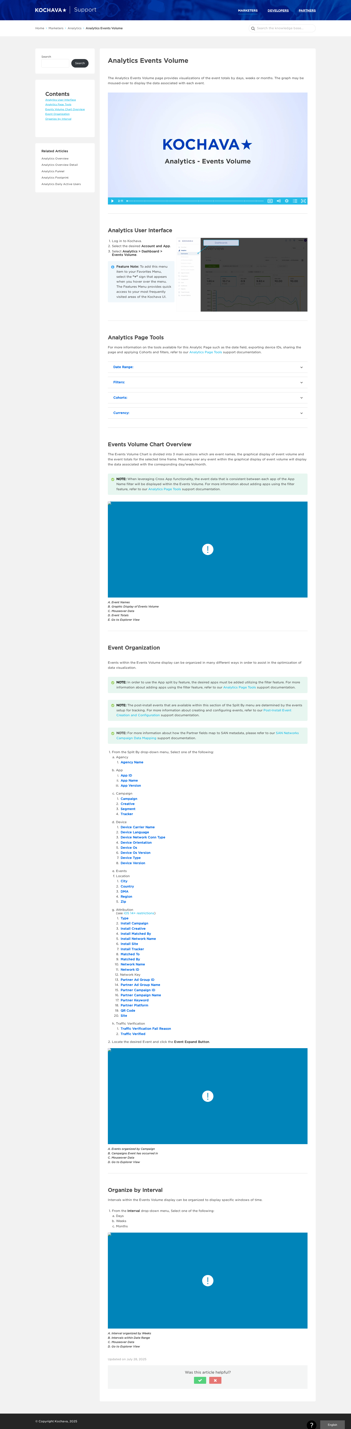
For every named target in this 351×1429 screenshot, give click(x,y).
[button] (200, 1380)
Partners (307, 10)
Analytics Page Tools (205, 352)
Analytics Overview (55, 158)
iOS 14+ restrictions (139, 913)
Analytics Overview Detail (59, 164)
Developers (278, 10)
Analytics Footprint (55, 177)
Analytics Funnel (52, 171)
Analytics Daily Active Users (61, 184)
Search (46, 56)
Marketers (248, 10)
